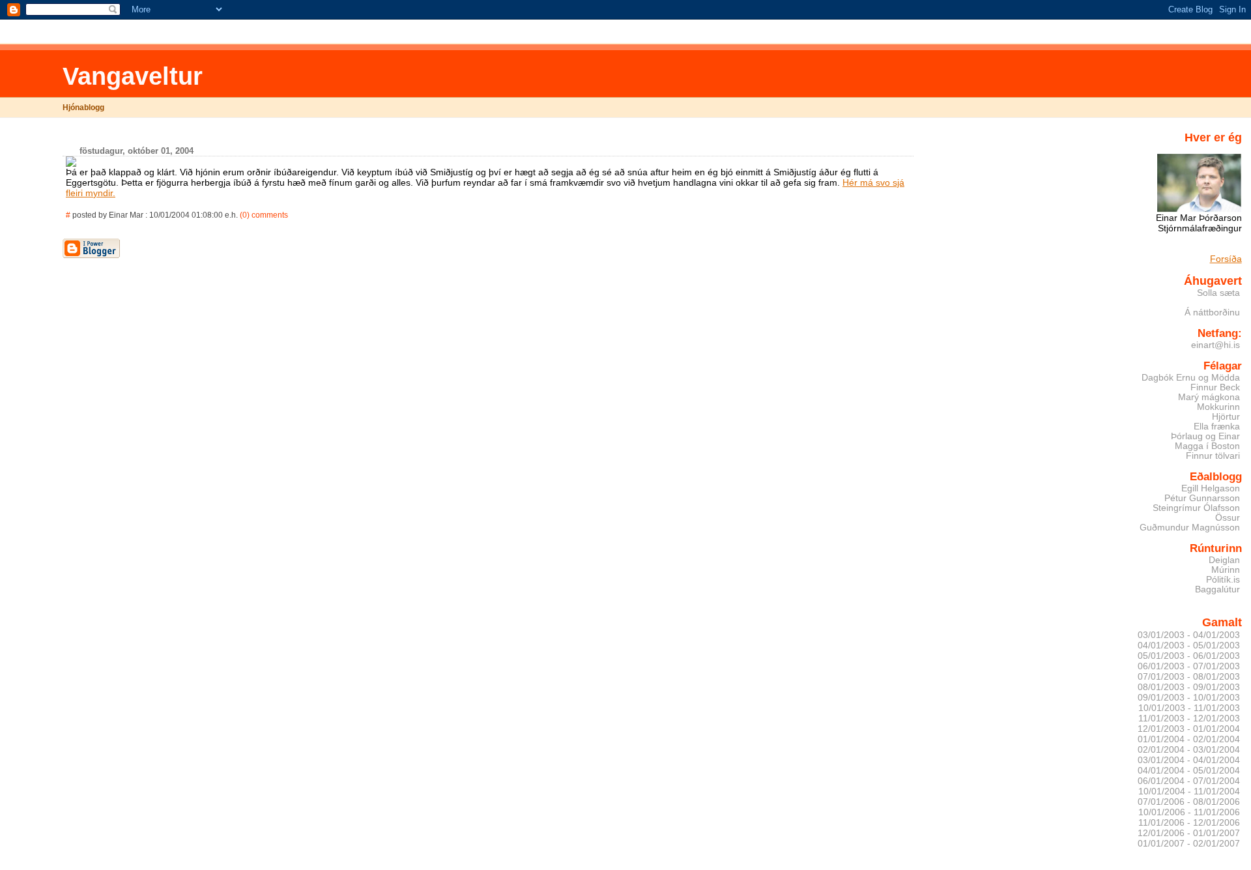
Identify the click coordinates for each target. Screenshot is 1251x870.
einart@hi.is (1215, 345)
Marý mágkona (1209, 397)
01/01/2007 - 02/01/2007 (1189, 843)
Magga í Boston (1207, 446)
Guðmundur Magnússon (1190, 527)
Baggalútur (1217, 589)
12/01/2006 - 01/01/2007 (1189, 833)
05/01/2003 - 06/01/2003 (1189, 655)
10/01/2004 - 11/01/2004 (1189, 791)
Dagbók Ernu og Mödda (1191, 378)
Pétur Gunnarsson (1202, 498)
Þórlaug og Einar (1205, 436)
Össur (1227, 518)
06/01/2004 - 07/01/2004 (1189, 781)
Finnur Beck (1215, 387)
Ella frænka (1217, 426)
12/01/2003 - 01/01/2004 (1189, 728)
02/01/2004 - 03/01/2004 (1189, 749)
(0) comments (264, 215)
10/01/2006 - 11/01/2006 (1189, 812)
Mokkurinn (1218, 407)
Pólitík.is (1223, 580)
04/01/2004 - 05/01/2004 (1189, 770)
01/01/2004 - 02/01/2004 (1189, 739)
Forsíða (1226, 259)
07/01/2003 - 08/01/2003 (1189, 676)
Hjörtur (1226, 417)
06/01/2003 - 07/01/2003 (1189, 666)
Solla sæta (1218, 293)
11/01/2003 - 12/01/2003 (1189, 718)
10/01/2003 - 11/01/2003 (1189, 708)
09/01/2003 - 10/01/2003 (1189, 697)
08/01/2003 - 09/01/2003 (1189, 687)
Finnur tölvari (1213, 456)
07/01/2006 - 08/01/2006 (1189, 801)
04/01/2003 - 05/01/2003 (1189, 645)
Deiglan (1224, 560)
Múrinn (1225, 570)
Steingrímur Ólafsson (1196, 508)
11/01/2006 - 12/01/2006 (1189, 822)
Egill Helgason (1210, 488)
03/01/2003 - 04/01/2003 (1189, 635)
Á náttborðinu (1212, 312)
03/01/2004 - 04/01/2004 (1189, 760)
